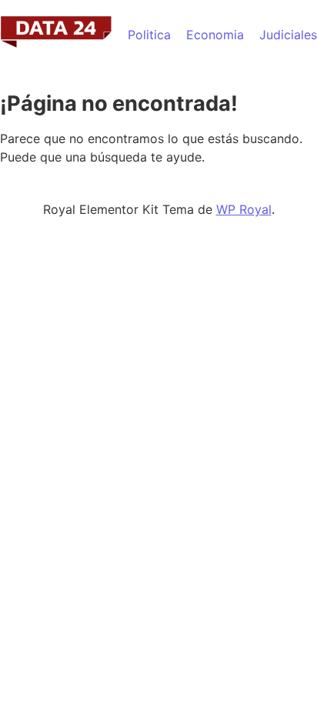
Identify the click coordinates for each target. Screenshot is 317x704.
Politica (149, 34)
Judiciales (288, 34)
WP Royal (244, 209)
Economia (215, 34)
